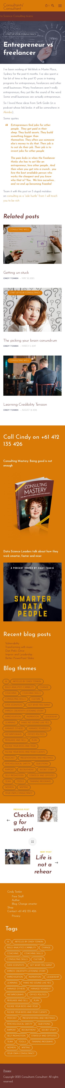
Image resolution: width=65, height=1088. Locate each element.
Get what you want (39, 705)
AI (6, 682)
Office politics (36, 734)
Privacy (7, 1071)
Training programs (40, 782)
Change (44, 687)
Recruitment (27, 770)
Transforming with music (19, 647)
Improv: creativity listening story (24, 711)
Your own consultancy (18, 793)
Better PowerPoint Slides (19, 658)
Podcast (10, 758)
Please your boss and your (20, 746)
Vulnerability (12, 643)
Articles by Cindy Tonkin (27, 682)
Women (9, 787)
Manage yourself (39, 729)
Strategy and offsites (41, 776)
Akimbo (7, 112)
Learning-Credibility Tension (25, 405)
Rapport (9, 770)
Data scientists (13, 705)
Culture (36, 699)
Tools (20, 782)
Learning (10, 723)
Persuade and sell (15, 740)
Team (8, 782)
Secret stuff (47, 770)
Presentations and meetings (36, 758)
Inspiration (33, 717)
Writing (24, 787)
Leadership (51, 717)
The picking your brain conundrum (30, 341)
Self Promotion (14, 776)
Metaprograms (13, 734)
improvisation (13, 717)
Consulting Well (19, 230)
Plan (34, 740)
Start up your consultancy (21, 34)
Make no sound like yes (35, 723)
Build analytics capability (19, 687)
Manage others (14, 729)
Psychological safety (17, 764)
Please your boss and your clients (25, 752)
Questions (42, 764)
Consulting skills (15, 699)
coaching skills (31, 693)
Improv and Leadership (18, 654)
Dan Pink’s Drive (14, 651)
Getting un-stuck (16, 273)
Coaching (10, 693)
